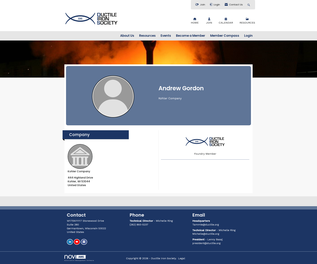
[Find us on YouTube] (77, 242)
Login (248, 36)
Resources (147, 36)
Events (166, 36)
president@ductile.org (206, 243)
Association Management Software (79, 260)
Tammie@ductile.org (205, 224)
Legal (181, 258)
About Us (127, 36)
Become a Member (190, 36)
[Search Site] (249, 4)
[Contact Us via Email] (84, 242)
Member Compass (224, 36)
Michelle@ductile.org (205, 233)
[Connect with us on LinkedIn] (70, 242)
